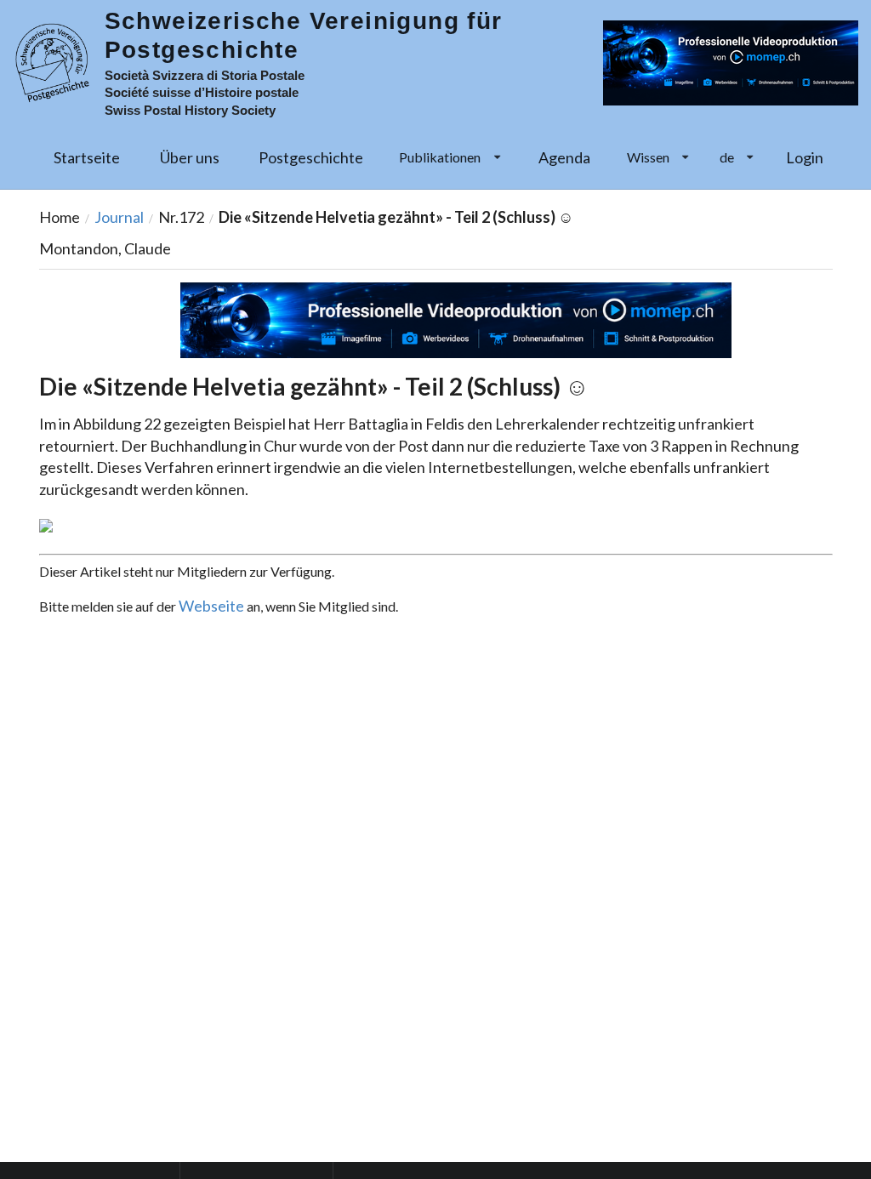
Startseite (87, 157)
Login (804, 157)
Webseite (211, 605)
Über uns (189, 157)
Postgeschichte (311, 157)
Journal (119, 217)
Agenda (564, 157)
